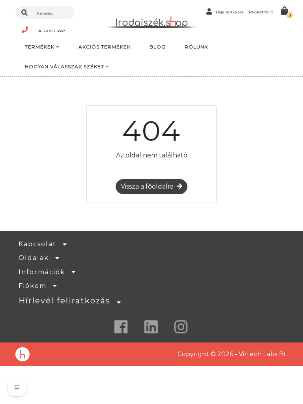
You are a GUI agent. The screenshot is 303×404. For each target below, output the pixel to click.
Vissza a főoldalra (147, 186)
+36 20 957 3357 (50, 31)
